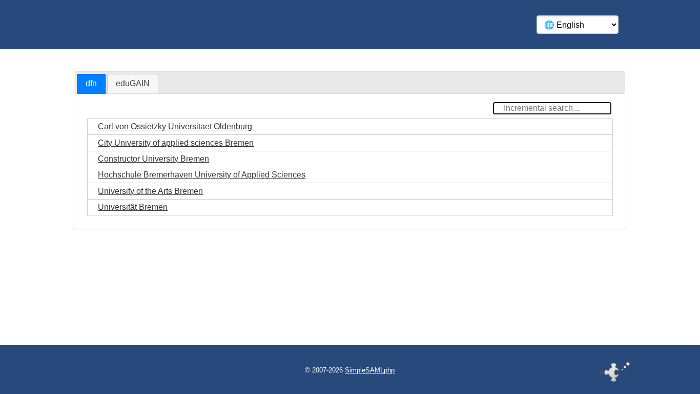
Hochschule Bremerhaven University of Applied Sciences (201, 174)
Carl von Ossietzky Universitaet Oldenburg (175, 126)
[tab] (91, 84)
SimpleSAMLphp (370, 370)
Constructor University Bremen (153, 158)
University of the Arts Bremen (150, 191)
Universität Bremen (133, 207)
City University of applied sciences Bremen (176, 143)
